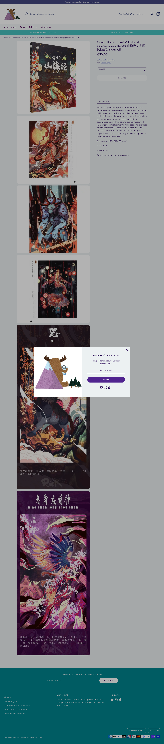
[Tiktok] (109, 387)
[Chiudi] (127, 349)
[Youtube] (101, 387)
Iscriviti (106, 380)
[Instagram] (105, 387)
